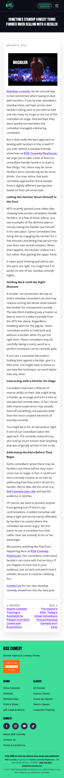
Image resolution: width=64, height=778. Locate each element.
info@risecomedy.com (32, 765)
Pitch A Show (10, 704)
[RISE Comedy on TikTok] (33, 726)
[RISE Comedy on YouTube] (24, 726)
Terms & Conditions (14, 745)
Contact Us (9, 739)
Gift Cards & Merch (13, 709)
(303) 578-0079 (45, 762)
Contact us (14, 586)
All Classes (39, 687)
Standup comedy (18, 91)
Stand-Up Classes (43, 698)
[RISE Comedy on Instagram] (15, 726)
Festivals (8, 693)
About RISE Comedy (14, 734)
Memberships (11, 698)
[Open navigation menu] (56, 5)
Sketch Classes (41, 704)
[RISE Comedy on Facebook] (6, 726)
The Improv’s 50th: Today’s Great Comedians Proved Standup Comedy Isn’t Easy (45, 616)
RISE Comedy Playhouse (40, 153)
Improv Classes (41, 693)
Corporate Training (44, 709)
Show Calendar (11, 687)
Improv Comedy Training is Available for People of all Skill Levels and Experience (18, 616)
